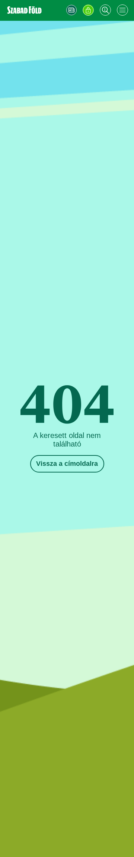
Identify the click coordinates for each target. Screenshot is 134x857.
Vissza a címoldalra (67, 463)
